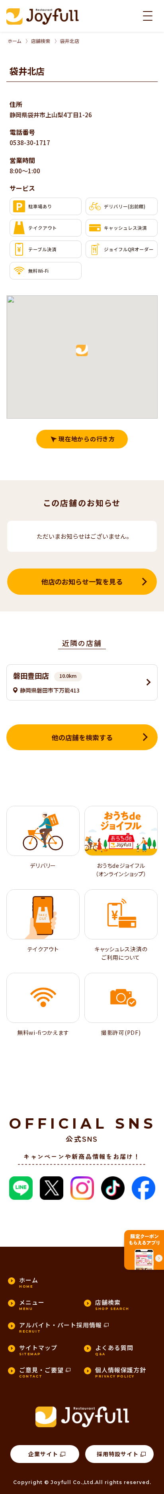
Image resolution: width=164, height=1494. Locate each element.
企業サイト (43, 1454)
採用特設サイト (118, 1454)
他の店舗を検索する (82, 737)
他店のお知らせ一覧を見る (82, 581)
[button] (82, 350)
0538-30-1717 (30, 142)
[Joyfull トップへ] (42, 16)
